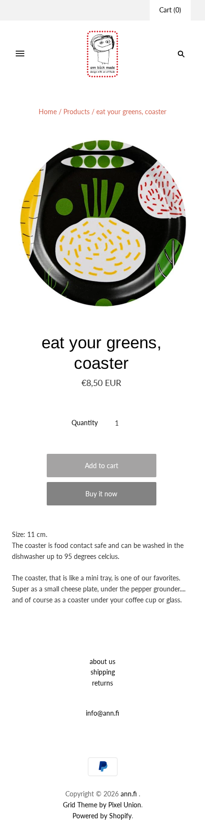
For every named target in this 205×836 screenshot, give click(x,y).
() (170, 10)
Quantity (85, 422)
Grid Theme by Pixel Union (102, 805)
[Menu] (20, 54)
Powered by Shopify (102, 816)
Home (48, 111)
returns (102, 683)
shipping (103, 672)
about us (102, 661)
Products (76, 111)
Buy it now (101, 494)
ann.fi (129, 794)
